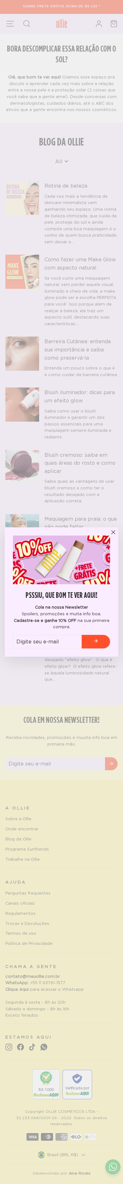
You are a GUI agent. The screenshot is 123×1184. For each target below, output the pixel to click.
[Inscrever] (96, 642)
